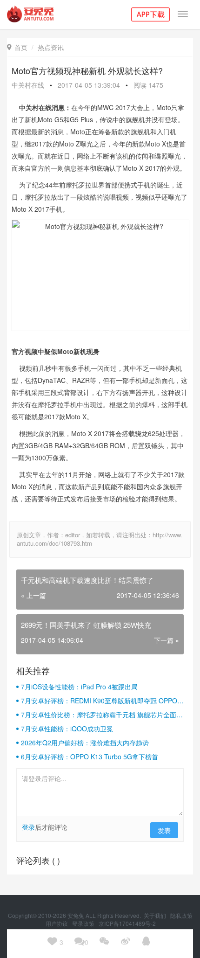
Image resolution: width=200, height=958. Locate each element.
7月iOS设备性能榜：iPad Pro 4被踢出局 (79, 686)
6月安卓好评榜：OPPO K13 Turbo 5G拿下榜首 (89, 756)
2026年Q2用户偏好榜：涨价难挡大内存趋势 (85, 742)
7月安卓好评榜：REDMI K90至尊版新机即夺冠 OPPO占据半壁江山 (102, 700)
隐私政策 (181, 915)
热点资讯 (51, 47)
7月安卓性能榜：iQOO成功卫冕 (67, 728)
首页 (17, 47)
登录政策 (84, 923)
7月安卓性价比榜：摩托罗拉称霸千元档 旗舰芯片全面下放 (102, 714)
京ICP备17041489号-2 (127, 923)
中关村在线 (28, 85)
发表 (164, 830)
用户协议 (57, 923)
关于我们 (155, 915)
